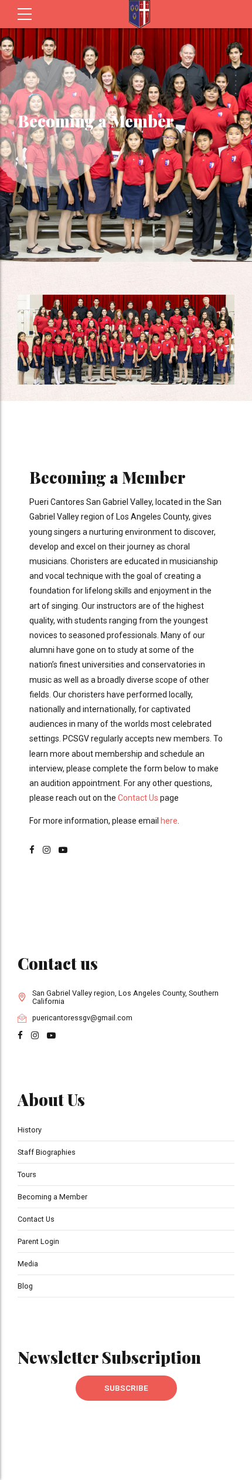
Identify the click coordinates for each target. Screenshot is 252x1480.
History (30, 1129)
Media (28, 1263)
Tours (27, 1174)
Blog (25, 1286)
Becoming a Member (52, 1196)
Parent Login (38, 1241)
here (169, 820)
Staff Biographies (47, 1152)
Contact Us (138, 798)
